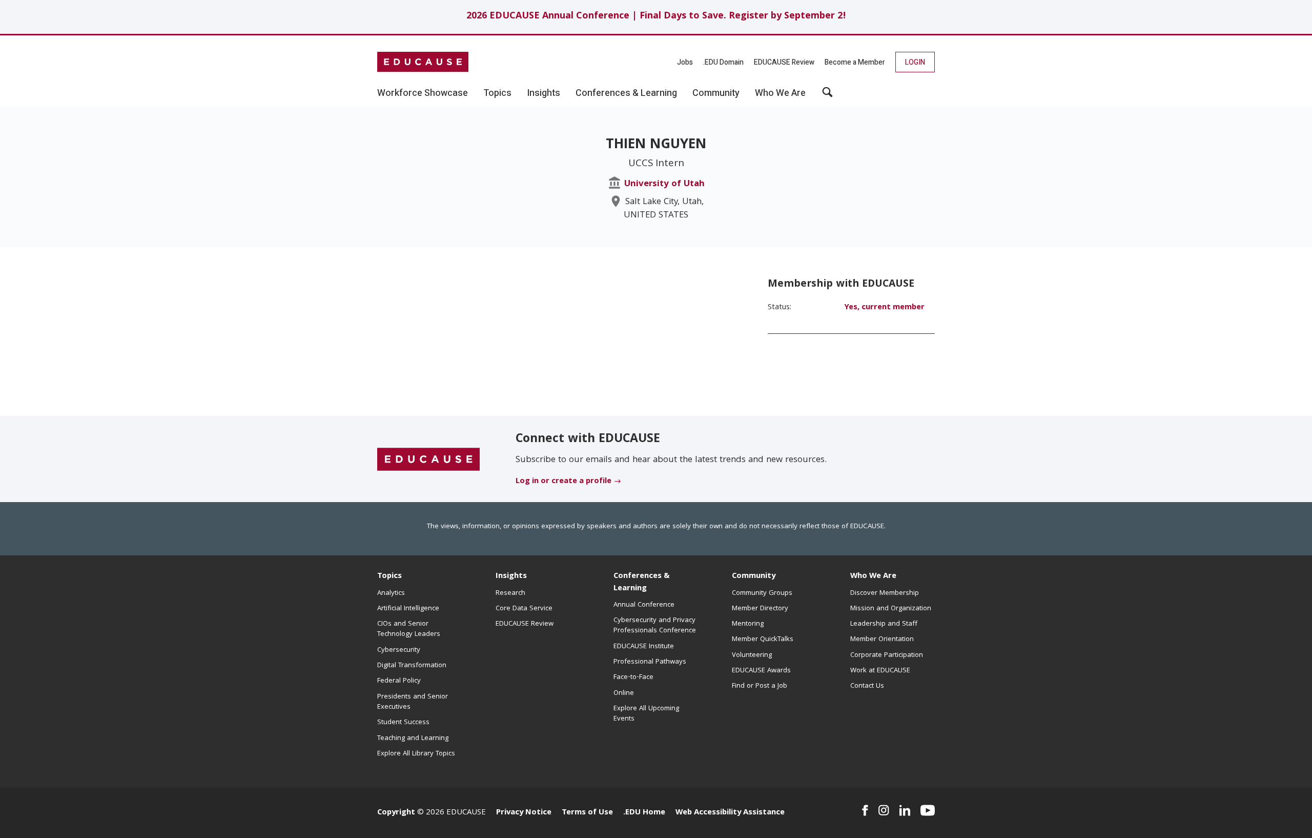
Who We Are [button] (780, 93)
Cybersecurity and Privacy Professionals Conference (654, 625)
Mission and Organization (890, 608)
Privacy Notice (523, 813)
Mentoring (748, 624)
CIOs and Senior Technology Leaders (408, 629)
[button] (827, 96)
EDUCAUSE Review (784, 62)
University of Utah (664, 184)
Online (623, 693)
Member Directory (760, 608)
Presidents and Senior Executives (412, 702)
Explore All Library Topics (416, 754)
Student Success (403, 722)
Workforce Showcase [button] (422, 93)
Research (510, 593)
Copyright (396, 813)
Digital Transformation (411, 665)
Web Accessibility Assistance (730, 813)
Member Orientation (882, 639)
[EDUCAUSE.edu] (422, 62)
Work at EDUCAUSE (880, 670)
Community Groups (762, 593)
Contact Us (867, 686)
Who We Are (873, 576)
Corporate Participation (886, 655)
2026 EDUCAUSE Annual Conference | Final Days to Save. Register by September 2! (656, 17)
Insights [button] (543, 93)
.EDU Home (644, 813)
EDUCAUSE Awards (761, 670)
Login (915, 62)
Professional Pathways (649, 662)
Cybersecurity (398, 650)
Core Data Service (524, 608)
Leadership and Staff (883, 624)
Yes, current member (884, 307)
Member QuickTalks (762, 639)
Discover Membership (884, 593)
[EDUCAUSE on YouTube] (927, 810)
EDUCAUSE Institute (643, 646)
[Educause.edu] (428, 459)
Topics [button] (497, 93)
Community (753, 576)
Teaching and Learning (412, 738)
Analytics (391, 593)
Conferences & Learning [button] (626, 93)
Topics (389, 576)
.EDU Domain (723, 62)
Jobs (685, 62)
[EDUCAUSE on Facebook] (865, 810)
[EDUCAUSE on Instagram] (883, 810)
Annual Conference (643, 605)
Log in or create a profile (563, 481)
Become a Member (855, 62)
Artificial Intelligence (408, 608)
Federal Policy (399, 681)
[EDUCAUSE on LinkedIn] (905, 810)
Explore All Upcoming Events (646, 714)
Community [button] (716, 93)
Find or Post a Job (759, 686)
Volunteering (752, 655)
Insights (511, 576)
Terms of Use (587, 813)
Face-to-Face (633, 677)
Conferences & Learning (641, 582)
